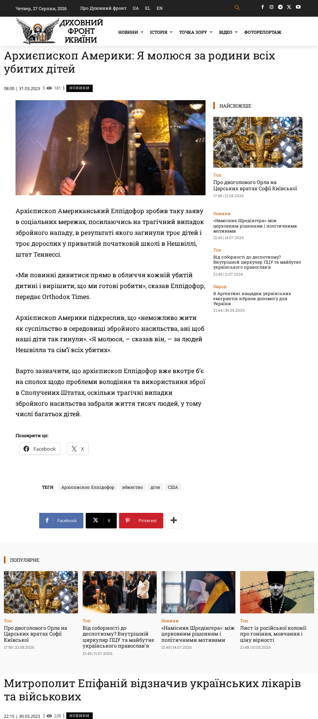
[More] (174, 520)
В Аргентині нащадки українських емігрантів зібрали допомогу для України (252, 298)
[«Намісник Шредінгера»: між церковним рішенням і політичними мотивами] (198, 592)
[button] (237, 8)
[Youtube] (298, 7)
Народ (219, 286)
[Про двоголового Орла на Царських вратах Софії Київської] (257, 142)
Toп (217, 175)
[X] (289, 7)
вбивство (132, 487)
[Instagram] (271, 7)
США (173, 487)
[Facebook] (262, 7)
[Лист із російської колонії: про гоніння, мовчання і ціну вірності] (277, 592)
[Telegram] (280, 7)
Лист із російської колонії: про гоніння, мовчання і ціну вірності (273, 633)
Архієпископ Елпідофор (87, 487)
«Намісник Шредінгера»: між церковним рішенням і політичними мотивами (255, 225)
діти (155, 487)
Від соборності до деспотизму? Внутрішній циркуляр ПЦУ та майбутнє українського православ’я (257, 262)
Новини (79, 87)
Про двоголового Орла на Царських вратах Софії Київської (255, 185)
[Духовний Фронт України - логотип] (60, 31)
